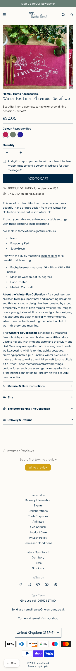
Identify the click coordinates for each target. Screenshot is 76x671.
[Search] (63, 15)
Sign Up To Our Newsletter (38, 3)
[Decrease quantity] (7, 152)
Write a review (38, 467)
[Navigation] (4, 15)
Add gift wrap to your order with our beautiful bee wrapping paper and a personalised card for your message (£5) (39, 165)
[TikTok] (55, 584)
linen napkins (49, 255)
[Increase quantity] (21, 152)
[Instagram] (29, 584)
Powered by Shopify (38, 666)
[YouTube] (47, 584)
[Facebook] (21, 584)
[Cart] (71, 15)
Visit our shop (49, 618)
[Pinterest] (38, 584)
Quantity (8, 145)
